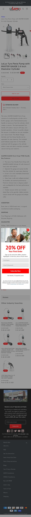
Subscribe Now (15, 271)
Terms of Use (21, 284)
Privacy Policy (13, 284)
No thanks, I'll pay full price (15, 275)
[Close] (28, 230)
